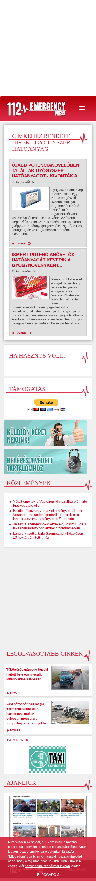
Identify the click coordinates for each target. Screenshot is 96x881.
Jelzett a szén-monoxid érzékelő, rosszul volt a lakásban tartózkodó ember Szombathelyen (49, 526)
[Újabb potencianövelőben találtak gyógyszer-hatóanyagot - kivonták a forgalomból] (31, 200)
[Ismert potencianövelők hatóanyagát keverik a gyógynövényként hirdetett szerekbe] (31, 289)
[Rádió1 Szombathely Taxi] (48, 759)
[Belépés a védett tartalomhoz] (48, 461)
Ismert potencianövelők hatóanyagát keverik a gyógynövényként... (43, 260)
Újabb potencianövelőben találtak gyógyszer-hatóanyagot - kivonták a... (46, 170)
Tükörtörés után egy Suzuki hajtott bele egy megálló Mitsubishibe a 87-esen (27, 674)
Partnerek (18, 740)
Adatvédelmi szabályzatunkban (47, 866)
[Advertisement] (48, 48)
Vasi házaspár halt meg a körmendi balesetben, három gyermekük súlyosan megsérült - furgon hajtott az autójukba (26, 713)
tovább (20, 243)
